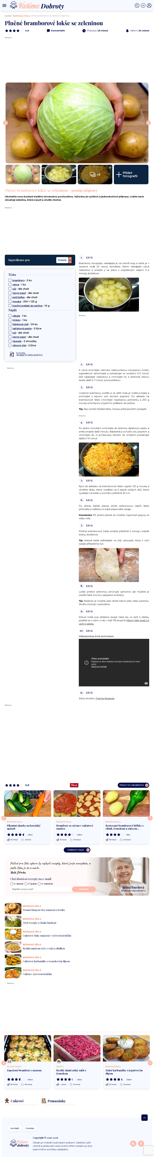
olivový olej (19, 345)
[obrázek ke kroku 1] (109, 294)
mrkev (16, 320)
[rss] (133, 1143)
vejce (15, 284)
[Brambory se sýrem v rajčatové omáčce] (77, 803)
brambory (18, 280)
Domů (8, 16)
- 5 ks (22, 280)
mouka (16, 301)
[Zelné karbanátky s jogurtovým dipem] (126, 1048)
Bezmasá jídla (21, 16)
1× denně (18, 884)
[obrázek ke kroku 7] (109, 564)
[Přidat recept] (144, 5)
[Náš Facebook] (141, 1143)
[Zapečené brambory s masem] (27, 1048)
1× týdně (32, 884)
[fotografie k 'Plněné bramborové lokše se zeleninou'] (23, 174)
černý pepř (19, 293)
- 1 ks (19, 284)
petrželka (18, 297)
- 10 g (30, 305)
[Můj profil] (149, 5)
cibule (16, 315)
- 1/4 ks (25, 324)
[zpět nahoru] (144, 1117)
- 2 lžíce (27, 328)
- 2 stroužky (24, 341)
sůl (14, 288)
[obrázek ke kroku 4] (109, 459)
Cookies (30, 1128)
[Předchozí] (4, 818)
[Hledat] (138, 5)
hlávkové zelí (20, 324)
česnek (17, 341)
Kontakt (15, 1128)
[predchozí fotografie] (5, 122)
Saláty (59, 1066)
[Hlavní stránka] (19, 1143)
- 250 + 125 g (24, 301)
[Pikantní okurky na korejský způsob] (27, 803)
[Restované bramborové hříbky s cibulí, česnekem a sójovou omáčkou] (126, 803)
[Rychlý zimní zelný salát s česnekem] (77, 1048)
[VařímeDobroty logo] (37, 5)
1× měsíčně (47, 884)
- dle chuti (20, 288)
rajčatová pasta (22, 328)
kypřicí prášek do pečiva (27, 305)
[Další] (150, 818)
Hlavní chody (14, 1066)
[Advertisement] (77, 60)
